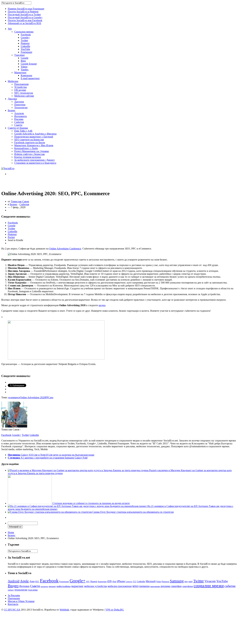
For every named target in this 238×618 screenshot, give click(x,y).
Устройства (20, 87)
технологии (20, 589)
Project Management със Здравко (31, 151)
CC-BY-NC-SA (12, 609)
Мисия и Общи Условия (21, 601)
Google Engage (29, 63)
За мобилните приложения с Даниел (34, 160)
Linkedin (34, 435)
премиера (144, 586)
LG (134, 581)
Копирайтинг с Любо (26, 148)
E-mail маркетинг (30, 78)
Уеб (10, 28)
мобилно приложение (120, 586)
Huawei (93, 581)
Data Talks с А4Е (23, 130)
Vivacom (210, 581)
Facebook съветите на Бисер (29, 142)
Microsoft (151, 581)
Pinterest (25, 43)
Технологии (21, 107)
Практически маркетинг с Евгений (33, 136)
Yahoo (24, 66)
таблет (11, 590)
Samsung (177, 581)
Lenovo (129, 581)
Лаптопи (19, 101)
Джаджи (12, 98)
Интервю (24, 586)
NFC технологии (23, 93)
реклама (165, 586)
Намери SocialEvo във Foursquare (26, 8)
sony (190, 581)
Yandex (24, 69)
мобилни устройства (95, 586)
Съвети (18, 125)
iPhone (121, 581)
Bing (23, 60)
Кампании (26, 75)
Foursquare (26, 52)
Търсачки (19, 55)
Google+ (25, 37)
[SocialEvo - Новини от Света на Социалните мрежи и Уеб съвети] (7, 168)
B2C (37, 581)
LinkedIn (25, 46)
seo (51, 397)
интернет (52, 586)
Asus (32, 581)
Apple (24, 581)
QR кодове (20, 90)
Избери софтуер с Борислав (29, 154)
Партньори (14, 598)
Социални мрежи (24, 31)
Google (24, 58)
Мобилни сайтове (24, 95)
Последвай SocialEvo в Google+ (25, 17)
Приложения (21, 84)
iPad (114, 581)
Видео (13, 585)
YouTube (25, 49)
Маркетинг (20, 72)
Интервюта (20, 116)
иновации (44, 586)
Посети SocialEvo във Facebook (25, 20)
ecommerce (14, 397)
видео (102, 305)
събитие (230, 586)
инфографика (64, 586)
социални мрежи (209, 585)
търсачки (33, 590)
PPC (47, 397)
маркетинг (77, 586)
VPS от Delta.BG (114, 609)
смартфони (187, 586)
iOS (109, 581)
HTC (88, 582)
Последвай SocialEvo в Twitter (24, 14)
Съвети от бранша (18, 128)
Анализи (19, 113)
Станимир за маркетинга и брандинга (35, 163)
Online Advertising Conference (65, 248)
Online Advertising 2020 (32, 397)
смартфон (176, 586)
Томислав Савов (20, 201)
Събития (19, 122)
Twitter (24, 40)
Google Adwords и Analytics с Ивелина (35, 133)
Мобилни (13, 81)
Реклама (18, 119)
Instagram (102, 581)
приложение (155, 586)
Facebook (26, 34)
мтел (135, 586)
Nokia (158, 581)
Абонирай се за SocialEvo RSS (24, 23)
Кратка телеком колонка (27, 157)
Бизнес (11, 110)
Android (13, 581)
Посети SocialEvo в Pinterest (23, 11)
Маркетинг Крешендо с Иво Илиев (33, 145)
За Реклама (14, 595)
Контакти (13, 604)
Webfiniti (64, 609)
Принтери (19, 104)
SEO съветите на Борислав (29, 139)
